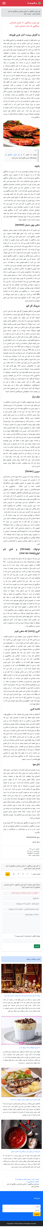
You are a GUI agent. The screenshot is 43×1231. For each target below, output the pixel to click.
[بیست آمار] (34, 3)
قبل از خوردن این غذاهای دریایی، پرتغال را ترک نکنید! (25, 1100)
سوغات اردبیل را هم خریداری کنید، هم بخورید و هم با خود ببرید (22, 996)
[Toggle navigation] (4, 3)
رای (8, 874)
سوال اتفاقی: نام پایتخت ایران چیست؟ (27, 936)
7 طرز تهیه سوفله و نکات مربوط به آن (29, 1048)
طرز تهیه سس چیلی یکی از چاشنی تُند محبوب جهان (25, 1152)
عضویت (36, 1214)
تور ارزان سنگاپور (14, 154)
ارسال (37, 946)
